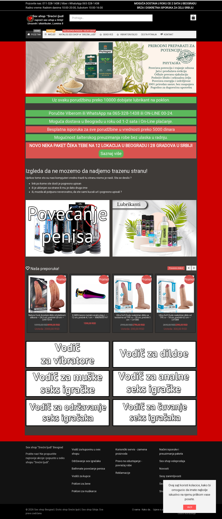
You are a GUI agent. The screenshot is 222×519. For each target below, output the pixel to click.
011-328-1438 (50, 3)
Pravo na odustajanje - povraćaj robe (129, 463)
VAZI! (189, 507)
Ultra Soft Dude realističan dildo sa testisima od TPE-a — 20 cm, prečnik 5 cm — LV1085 (132, 317)
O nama (136, 509)
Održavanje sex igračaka (86, 461)
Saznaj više (111, 153)
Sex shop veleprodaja (172, 461)
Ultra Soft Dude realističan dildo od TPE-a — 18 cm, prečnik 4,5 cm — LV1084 (175, 317)
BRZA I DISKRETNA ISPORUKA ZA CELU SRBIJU (165, 7)
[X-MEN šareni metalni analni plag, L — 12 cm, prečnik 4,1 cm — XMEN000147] (89, 294)
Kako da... (146, 509)
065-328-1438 (90, 3)
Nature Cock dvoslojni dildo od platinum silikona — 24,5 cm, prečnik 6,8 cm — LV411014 (47, 317)
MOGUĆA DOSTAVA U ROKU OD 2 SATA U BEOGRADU (165, 3)
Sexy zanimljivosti (170, 476)
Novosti (164, 468)
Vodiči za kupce (81, 476)
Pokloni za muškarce (84, 491)
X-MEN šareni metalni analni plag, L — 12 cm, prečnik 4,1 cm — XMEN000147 (90, 316)
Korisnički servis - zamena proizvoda (131, 451)
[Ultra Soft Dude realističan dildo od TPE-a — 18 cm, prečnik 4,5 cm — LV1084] (175, 294)
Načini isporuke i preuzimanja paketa (171, 451)
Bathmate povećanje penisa (88, 468)
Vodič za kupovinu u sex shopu (86, 451)
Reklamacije (123, 472)
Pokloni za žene (81, 483)
